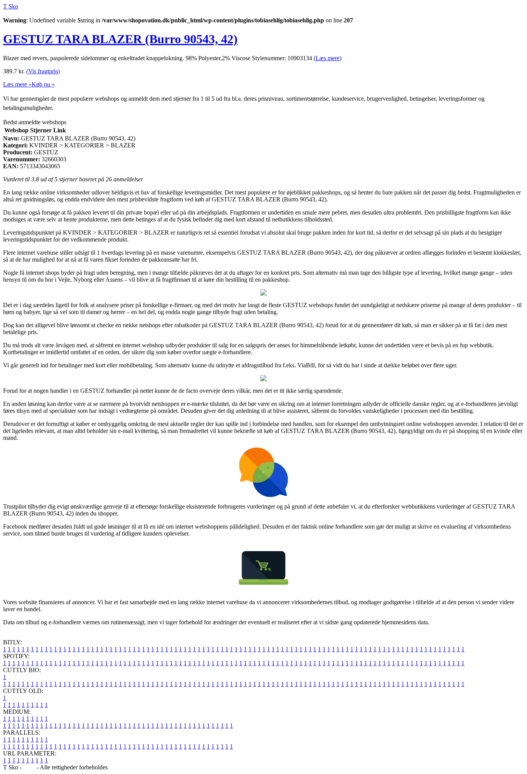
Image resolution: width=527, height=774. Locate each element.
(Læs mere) (327, 58)
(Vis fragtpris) (43, 71)
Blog (29, 767)
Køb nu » (43, 84)
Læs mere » (17, 84)
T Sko (10, 6)
